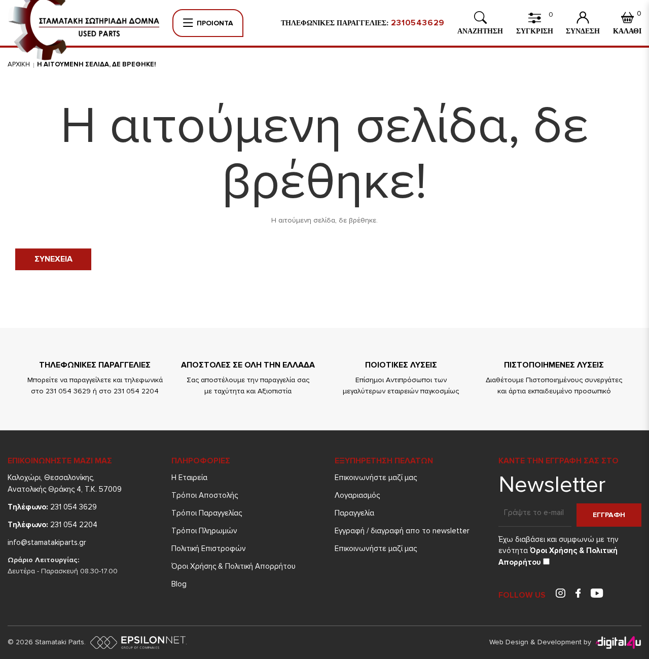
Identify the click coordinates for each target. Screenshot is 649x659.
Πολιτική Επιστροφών (208, 548)
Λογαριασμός (357, 495)
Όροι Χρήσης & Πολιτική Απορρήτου (233, 566)
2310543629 (418, 23)
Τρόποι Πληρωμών (204, 530)
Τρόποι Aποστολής (204, 495)
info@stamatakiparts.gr (47, 542)
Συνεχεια (53, 259)
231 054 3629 (52, 506)
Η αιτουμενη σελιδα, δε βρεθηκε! (96, 64)
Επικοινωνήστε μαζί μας (376, 477)
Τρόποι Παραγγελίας (206, 513)
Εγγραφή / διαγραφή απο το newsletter (402, 530)
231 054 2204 (52, 524)
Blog (179, 584)
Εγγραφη (609, 514)
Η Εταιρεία (189, 477)
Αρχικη (19, 64)
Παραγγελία (354, 513)
